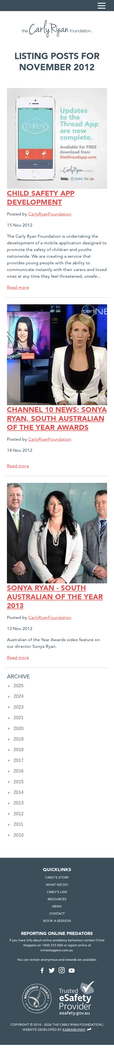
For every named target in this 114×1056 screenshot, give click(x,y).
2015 (19, 781)
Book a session (57, 921)
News (57, 906)
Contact (57, 913)
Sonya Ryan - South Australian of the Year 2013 (55, 596)
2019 (19, 739)
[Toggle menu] (101, 6)
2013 (19, 803)
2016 (19, 771)
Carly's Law (57, 892)
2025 (19, 685)
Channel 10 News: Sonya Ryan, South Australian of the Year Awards (57, 418)
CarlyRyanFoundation (49, 214)
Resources (57, 899)
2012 (19, 813)
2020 (19, 728)
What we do (57, 884)
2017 (19, 760)
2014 (19, 792)
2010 (19, 835)
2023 (19, 707)
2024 (19, 696)
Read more (18, 287)
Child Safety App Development (40, 198)
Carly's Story (57, 877)
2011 (18, 824)
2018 (19, 749)
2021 (19, 717)
